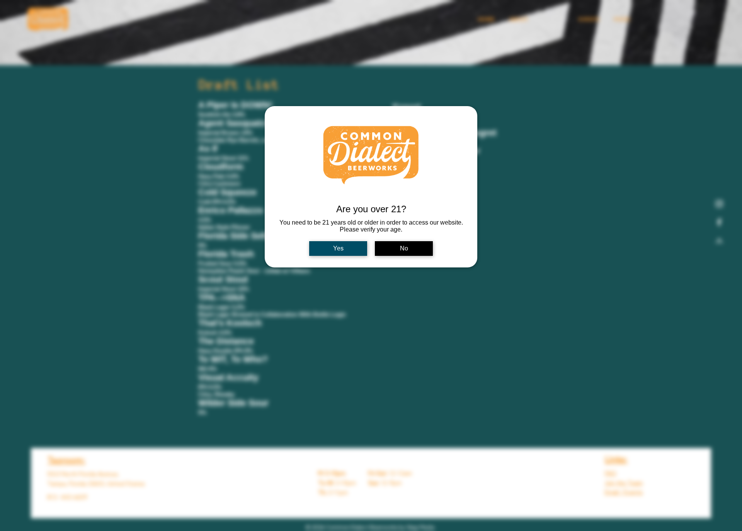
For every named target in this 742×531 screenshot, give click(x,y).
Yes (338, 248)
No (404, 248)
